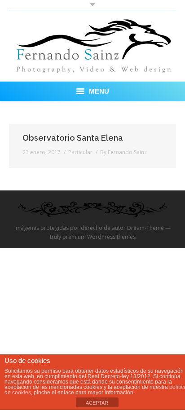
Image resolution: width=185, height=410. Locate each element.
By (123, 152)
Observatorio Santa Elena (72, 137)
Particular (80, 152)
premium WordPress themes (99, 237)
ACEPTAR (97, 403)
